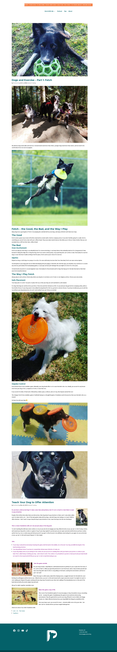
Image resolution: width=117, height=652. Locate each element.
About (70, 11)
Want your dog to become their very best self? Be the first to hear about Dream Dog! (57, 5)
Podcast (59, 11)
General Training (31, 83)
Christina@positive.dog (85, 634)
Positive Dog (16, 83)
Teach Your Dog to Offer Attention (33, 502)
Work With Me (49, 11)
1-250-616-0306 (83, 632)
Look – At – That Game (19, 611)
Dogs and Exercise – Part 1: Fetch (32, 80)
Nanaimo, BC (82, 630)
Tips (65, 11)
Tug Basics (15, 613)
